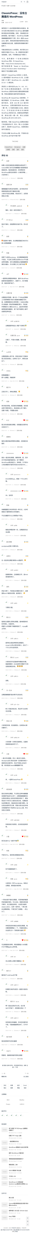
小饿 (7, 836)
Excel (25, 1085)
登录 (5, 1065)
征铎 (7, 161)
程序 (22, 149)
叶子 (7, 420)
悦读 (25, 1088)
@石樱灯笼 (16, 321)
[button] (21, 2)
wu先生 (8, 352)
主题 (24, 147)
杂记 (5, 1085)
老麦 (7, 851)
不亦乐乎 (4, 2)
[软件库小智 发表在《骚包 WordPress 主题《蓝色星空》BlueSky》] (17, 1132)
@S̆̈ (15, 956)
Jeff (7, 274)
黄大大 (8, 617)
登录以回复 (20, 178)
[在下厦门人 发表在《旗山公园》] (8, 1132)
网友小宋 (9, 721)
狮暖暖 (8, 895)
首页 (4, 6)
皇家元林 (9, 184)
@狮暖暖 (16, 921)
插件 (18, 149)
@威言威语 (16, 820)
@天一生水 (16, 704)
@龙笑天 (16, 570)
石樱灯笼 (9, 293)
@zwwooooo (17, 474)
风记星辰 (13, 206)
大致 (7, 754)
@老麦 (15, 864)
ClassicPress (8, 147)
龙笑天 (8, 556)
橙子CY (8, 971)
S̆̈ (6, 940)
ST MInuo (9, 220)
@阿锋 (15, 525)
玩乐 (18, 1085)
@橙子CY (16, 985)
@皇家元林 (19, 206)
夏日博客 (9, 542)
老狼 (7, 401)
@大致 (15, 775)
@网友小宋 (16, 737)
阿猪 (7, 253)
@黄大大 (16, 638)
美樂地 (8, 437)
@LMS (18, 335)
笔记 (5, 1088)
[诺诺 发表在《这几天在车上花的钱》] (3, 1132)
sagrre (8, 1051)
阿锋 (7, 505)
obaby (8, 371)
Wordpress (17, 147)
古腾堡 (8, 149)
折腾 (8, 6)
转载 (18, 1088)
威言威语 (9, 789)
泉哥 (7, 236)
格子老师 (9, 1037)
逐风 (7, 587)
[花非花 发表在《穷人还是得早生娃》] (12, 1132)
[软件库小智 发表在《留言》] (21, 1132)
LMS (11, 321)
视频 (11, 1088)
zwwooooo (10, 453)
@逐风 (15, 603)
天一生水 (9, 690)
